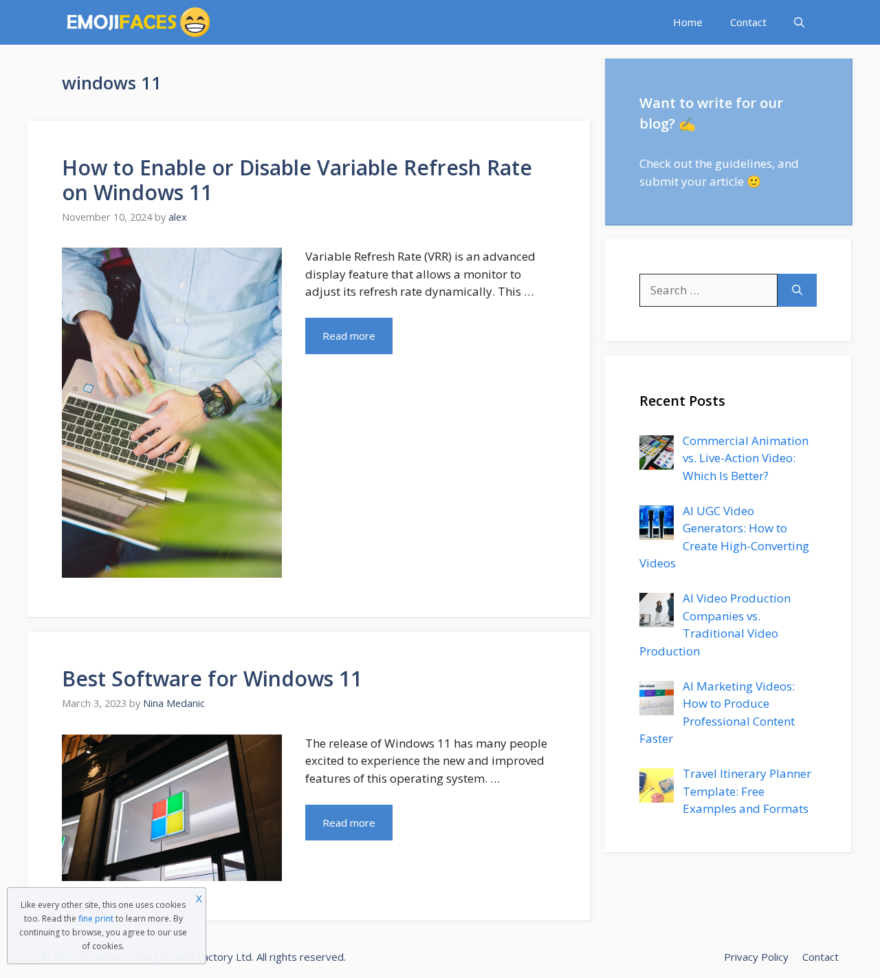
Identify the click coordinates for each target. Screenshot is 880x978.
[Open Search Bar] (799, 22)
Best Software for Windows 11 (212, 678)
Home (688, 22)
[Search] (797, 290)
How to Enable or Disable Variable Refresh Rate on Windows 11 (297, 179)
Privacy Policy (756, 957)
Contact (748, 22)
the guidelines (733, 163)
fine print (95, 918)
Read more (348, 336)
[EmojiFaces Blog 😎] (138, 22)
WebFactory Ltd (213, 957)
